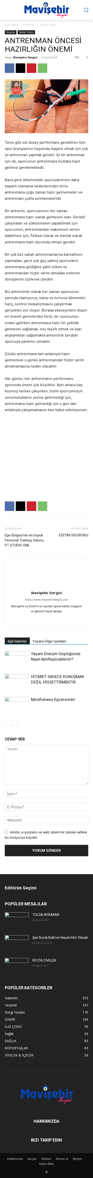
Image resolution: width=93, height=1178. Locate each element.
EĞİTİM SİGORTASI (73, 535)
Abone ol (62, 1159)
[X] (20, 68)
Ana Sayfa (11, 25)
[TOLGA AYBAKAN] (17, 920)
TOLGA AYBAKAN (45, 915)
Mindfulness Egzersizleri (53, 699)
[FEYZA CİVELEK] (17, 966)
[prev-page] (8, 723)
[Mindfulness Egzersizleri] (17, 704)
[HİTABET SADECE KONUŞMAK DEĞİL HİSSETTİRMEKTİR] (17, 682)
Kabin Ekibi (46, 1164)
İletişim (77, 1159)
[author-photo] (46, 586)
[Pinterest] (31, 68)
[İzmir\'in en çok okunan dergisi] (46, 9)
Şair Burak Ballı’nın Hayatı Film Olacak (60, 937)
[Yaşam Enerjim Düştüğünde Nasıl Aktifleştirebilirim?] (17, 659)
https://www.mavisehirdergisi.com (46, 599)
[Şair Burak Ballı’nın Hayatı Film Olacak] (17, 943)
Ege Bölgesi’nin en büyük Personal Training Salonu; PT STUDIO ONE (24, 540)
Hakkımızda (15, 1159)
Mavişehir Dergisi (25, 57)
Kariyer (32, 1159)
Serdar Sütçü (48, 25)
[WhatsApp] (42, 68)
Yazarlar (28, 25)
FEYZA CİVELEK (44, 960)
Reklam (46, 1159)
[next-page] (15, 723)
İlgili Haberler (17, 641)
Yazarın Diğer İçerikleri (49, 641)
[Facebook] (9, 68)
